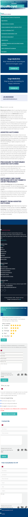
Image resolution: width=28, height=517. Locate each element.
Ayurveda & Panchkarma (7, 1)
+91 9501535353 (8, 97)
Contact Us (14, 68)
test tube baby (9, 13)
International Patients (21, 1)
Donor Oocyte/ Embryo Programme (10, 17)
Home (2, 247)
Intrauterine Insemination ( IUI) (9, 33)
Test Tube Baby (4, 266)
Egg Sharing (4, 20)
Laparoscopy (4, 40)
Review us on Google (9, 414)
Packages (3, 255)
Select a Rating (6, 323)
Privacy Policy (4, 259)
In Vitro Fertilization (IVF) (7, 30)
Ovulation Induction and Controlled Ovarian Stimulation (12, 44)
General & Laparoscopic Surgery (8, 268)
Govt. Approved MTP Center (7, 276)
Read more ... (4, 240)
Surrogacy (4, 51)
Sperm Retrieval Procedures (8, 48)
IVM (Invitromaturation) (7, 37)
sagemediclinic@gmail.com (10, 99)
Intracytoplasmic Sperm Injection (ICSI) (11, 27)
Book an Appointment (5, 257)
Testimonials (3, 251)
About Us (3, 249)
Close (4, 340)
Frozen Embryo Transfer (7, 24)
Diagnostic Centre (5, 274)
